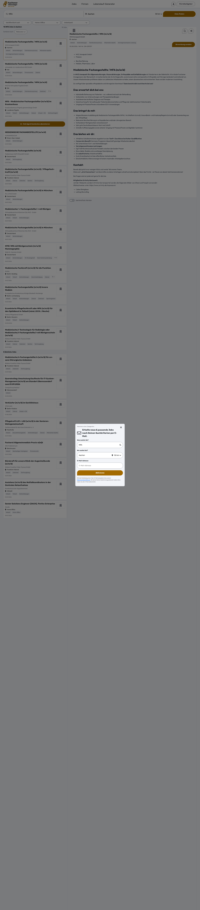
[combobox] (99, 445)
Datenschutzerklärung (83, 480)
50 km (116, 455)
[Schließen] (121, 427)
